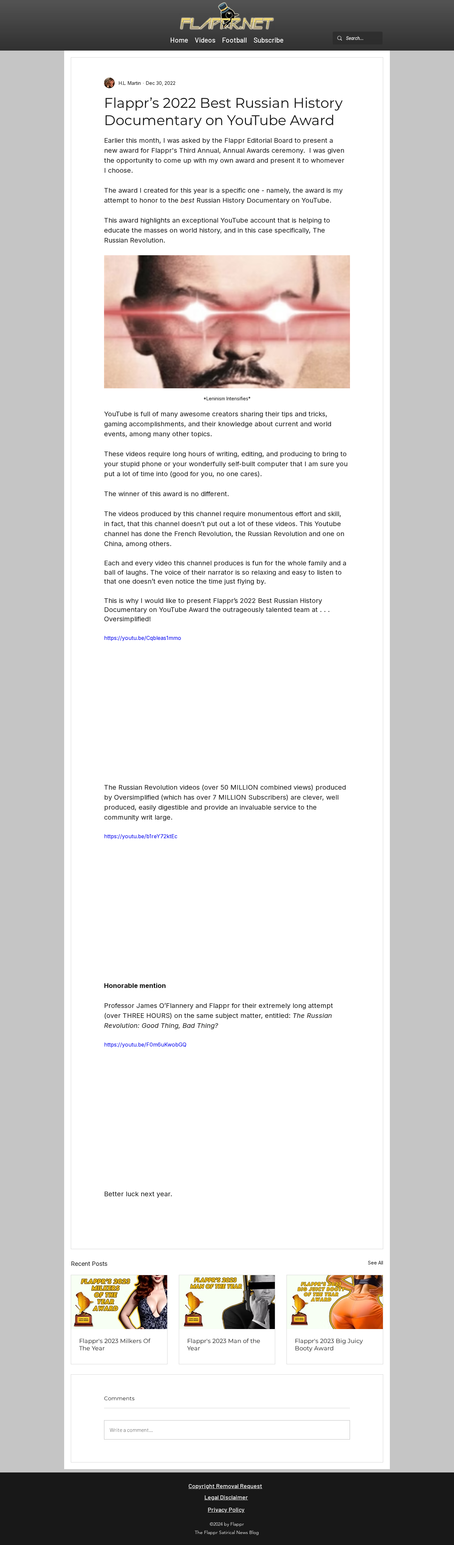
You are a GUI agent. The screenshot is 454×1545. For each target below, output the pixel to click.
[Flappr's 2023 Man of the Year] (227, 1302)
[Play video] (227, 703)
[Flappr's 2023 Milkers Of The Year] (119, 1302)
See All (375, 1262)
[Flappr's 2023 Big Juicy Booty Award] (335, 1302)
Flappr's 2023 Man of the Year (223, 1344)
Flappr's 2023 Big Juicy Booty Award (329, 1344)
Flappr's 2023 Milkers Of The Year (114, 1344)
